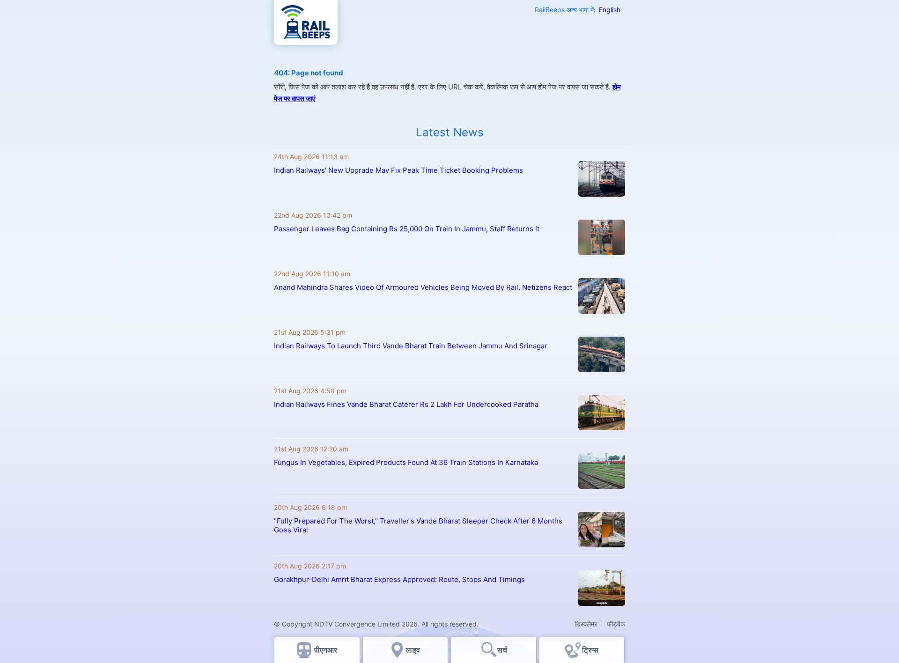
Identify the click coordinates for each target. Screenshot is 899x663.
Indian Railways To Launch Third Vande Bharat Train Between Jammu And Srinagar (410, 345)
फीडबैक (616, 624)
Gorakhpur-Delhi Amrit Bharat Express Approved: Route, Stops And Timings (399, 579)
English (609, 10)
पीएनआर (325, 650)
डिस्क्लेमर (586, 624)
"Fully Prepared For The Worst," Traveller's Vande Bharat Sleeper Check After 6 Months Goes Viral (418, 525)
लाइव (414, 650)
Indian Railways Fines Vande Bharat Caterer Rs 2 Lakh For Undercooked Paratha (406, 404)
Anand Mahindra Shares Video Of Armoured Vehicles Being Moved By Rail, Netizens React (423, 287)
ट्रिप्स (590, 650)
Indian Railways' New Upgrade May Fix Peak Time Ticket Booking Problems (398, 170)
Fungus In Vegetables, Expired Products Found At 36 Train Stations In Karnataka (406, 462)
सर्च (502, 650)
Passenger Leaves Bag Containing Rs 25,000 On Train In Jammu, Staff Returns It (406, 228)
